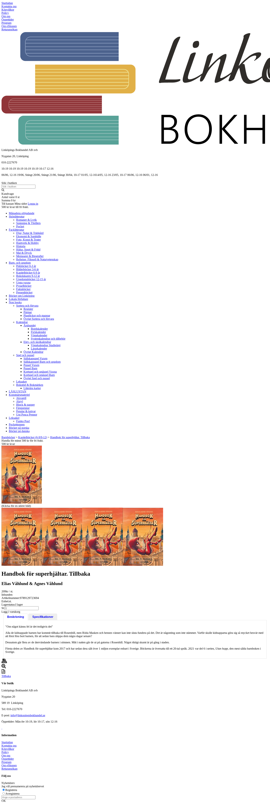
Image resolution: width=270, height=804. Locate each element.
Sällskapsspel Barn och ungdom (42, 361)
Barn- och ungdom (20, 262)
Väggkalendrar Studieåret (45, 345)
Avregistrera (12, 793)
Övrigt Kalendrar (33, 351)
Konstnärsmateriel (19, 394)
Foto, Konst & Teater (28, 239)
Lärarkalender (39, 348)
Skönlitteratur (16, 216)
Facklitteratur (16, 229)
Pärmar (28, 312)
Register (28, 308)
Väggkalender (39, 335)
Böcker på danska (19, 431)
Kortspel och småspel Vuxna (40, 371)
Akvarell (21, 398)
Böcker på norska (19, 427)
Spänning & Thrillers (28, 223)
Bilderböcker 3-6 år (27, 269)
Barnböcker (8, 437)
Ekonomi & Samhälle (28, 236)
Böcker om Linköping (22, 295)
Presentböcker (24, 292)
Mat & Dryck (24, 252)
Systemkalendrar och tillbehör (48, 338)
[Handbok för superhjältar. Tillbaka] (21, 475)
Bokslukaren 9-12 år (28, 275)
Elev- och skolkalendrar (37, 341)
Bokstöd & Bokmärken (29, 384)
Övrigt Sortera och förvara (39, 318)
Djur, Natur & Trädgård (30, 233)
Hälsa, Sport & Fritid (28, 249)
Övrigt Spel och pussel (37, 378)
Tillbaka (6, 676)
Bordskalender (39, 328)
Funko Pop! (23, 421)
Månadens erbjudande (21, 213)
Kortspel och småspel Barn (39, 375)
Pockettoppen (17, 424)
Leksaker (21, 381)
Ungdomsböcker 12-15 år (31, 279)
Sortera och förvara (27, 305)
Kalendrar (22, 322)
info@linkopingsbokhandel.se (27, 715)
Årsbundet (30, 325)
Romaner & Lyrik (26, 219)
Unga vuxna (23, 282)
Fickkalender (38, 332)
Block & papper (25, 404)
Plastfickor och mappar (37, 315)
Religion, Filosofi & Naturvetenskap (37, 259)
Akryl (19, 401)
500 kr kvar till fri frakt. (15, 207)
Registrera (11, 790)
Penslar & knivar (26, 411)
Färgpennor (23, 408)
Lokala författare (18, 299)
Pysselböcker (23, 285)
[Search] (2, 190)
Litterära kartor (32, 388)
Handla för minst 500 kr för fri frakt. (22, 442)
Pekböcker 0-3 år (26, 266)
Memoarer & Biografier (30, 256)
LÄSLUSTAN (17, 391)
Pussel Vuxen (31, 365)
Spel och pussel (25, 355)
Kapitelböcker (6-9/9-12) (32, 437)
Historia (20, 246)
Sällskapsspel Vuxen (35, 358)
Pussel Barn (30, 368)
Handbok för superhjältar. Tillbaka (70, 437)
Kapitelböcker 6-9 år (28, 272)
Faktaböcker (23, 289)
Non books (15, 302)
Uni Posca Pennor (26, 414)
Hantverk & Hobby (27, 242)
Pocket (20, 226)
